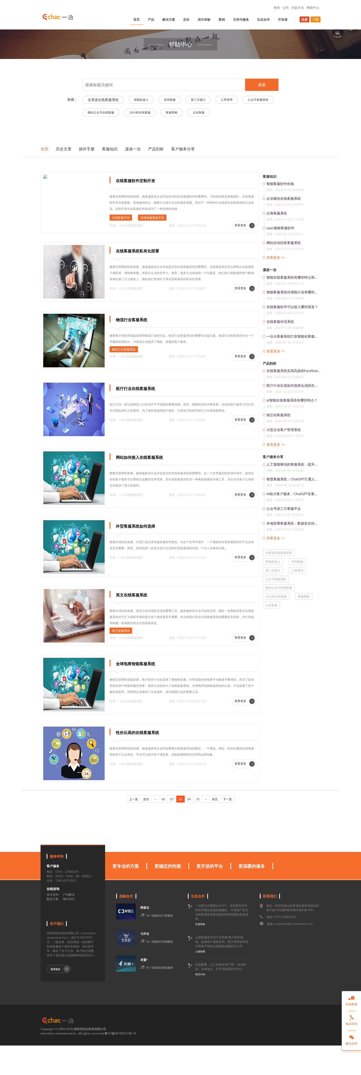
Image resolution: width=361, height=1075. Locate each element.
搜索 (262, 84)
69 (189, 799)
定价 (186, 19)
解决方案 (168, 19)
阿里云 (144, 907)
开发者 (283, 19)
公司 (285, 7)
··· (155, 799)
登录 (277, 7)
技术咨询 (52, 894)
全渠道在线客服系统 (103, 99)
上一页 (133, 799)
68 (180, 799)
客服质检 (172, 112)
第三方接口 (198, 100)
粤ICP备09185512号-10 (120, 1033)
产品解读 (69, 894)
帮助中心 (312, 7)
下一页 (227, 799)
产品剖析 (156, 149)
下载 (315, 19)
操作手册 (87, 149)
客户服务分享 (183, 149)
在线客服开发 (121, 217)
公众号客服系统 (258, 100)
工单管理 (227, 100)
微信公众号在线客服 (101, 112)
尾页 (215, 799)
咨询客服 (170, 100)
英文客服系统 (121, 631)
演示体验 (204, 19)
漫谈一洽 (133, 149)
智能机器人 (141, 100)
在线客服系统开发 (152, 217)
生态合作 (263, 19)
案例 (222, 19)
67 (172, 799)
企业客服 (199, 112)
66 (163, 799)
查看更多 (241, 225)
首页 (136, 19)
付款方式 (297, 7)
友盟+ (144, 960)
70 (197, 799)
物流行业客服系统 (124, 349)
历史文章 (63, 149)
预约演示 (69, 899)
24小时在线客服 (140, 112)
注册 (304, 19)
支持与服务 (241, 19)
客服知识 (110, 149)
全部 (44, 149)
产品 (151, 19)
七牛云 (144, 934)
